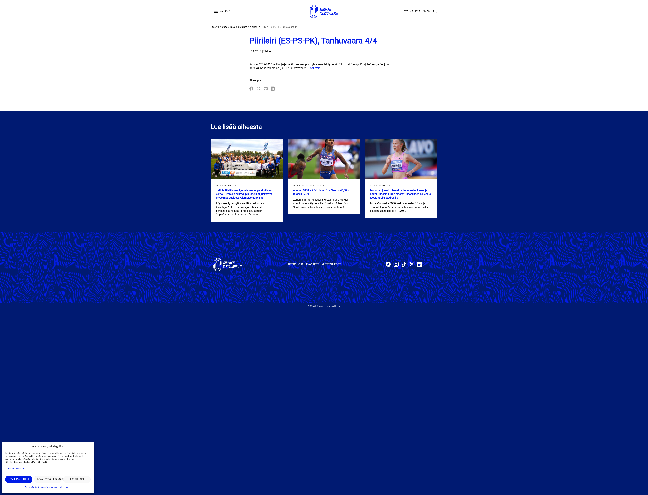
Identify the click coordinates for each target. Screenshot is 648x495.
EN (424, 11)
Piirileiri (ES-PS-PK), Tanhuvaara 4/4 (279, 27)
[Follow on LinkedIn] (419, 265)
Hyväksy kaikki (19, 479)
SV (429, 11)
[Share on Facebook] (251, 89)
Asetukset (77, 479)
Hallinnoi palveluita (15, 469)
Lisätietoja (313, 68)
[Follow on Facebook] (388, 265)
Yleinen (254, 27)
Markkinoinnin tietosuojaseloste (55, 487)
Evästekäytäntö (32, 487)
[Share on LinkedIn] (273, 89)
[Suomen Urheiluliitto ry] (324, 11)
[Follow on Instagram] (396, 265)
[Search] (435, 11)
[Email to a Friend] (266, 89)
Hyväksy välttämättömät (48, 479)
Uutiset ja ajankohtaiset (234, 27)
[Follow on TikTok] (404, 265)
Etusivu (215, 27)
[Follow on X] (411, 265)
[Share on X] (258, 89)
